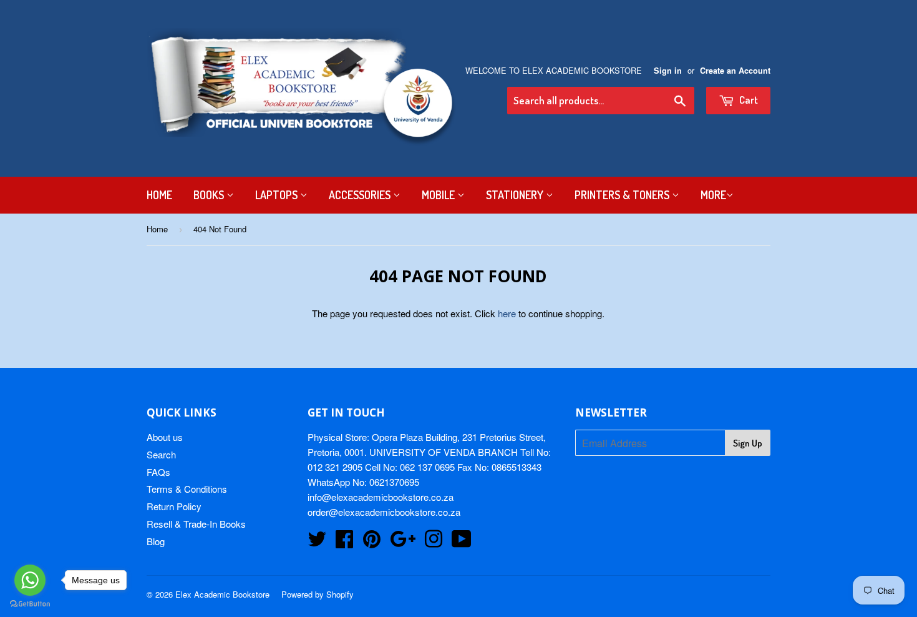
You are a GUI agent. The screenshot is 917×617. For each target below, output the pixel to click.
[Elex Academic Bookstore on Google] (402, 542)
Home (159, 195)
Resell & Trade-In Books (196, 523)
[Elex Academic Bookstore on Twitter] (317, 542)
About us (165, 436)
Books (209, 195)
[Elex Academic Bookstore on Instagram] (433, 542)
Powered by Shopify (317, 594)
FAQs (158, 471)
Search (161, 454)
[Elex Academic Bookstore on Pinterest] (371, 542)
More (713, 195)
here (507, 313)
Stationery (516, 195)
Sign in (668, 70)
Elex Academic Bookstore (222, 594)
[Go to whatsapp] (30, 580)
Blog (156, 541)
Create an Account (735, 70)
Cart (747, 99)
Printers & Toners (623, 195)
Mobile (439, 195)
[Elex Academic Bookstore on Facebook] (344, 542)
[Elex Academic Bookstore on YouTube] (462, 542)
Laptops (277, 195)
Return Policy (174, 506)
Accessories (361, 195)
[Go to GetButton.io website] (30, 604)
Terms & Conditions (187, 488)
